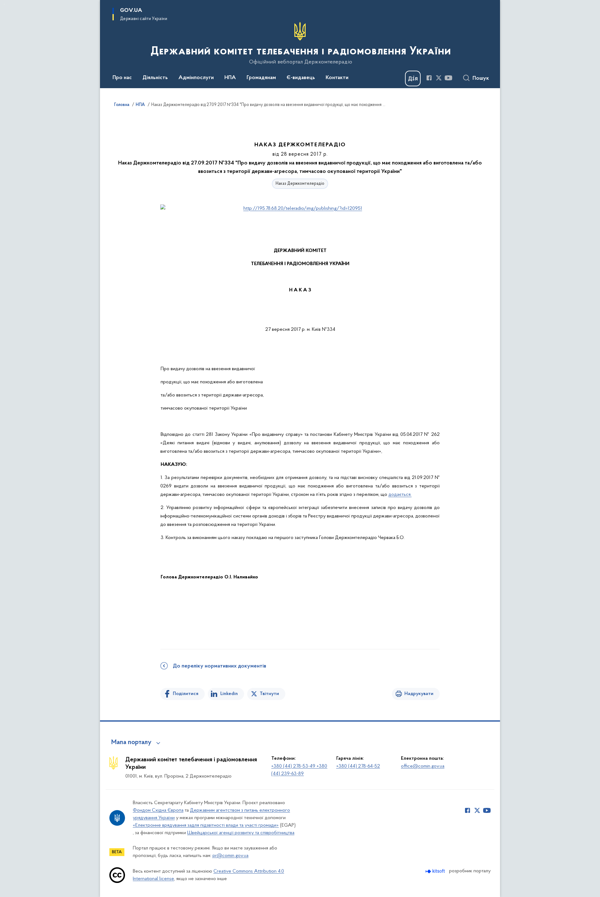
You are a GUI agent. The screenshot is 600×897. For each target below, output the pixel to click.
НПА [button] (230, 78)
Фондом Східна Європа (158, 810)
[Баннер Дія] (413, 78)
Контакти (337, 78)
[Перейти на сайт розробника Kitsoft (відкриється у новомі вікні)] (436, 871)
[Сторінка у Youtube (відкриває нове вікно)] (448, 78)
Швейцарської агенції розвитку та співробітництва (240, 832)
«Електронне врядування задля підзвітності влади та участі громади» (206, 825)
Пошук (480, 78)
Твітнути (269, 693)
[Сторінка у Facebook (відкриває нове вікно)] (429, 78)
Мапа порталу (131, 742)
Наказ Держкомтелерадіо (300, 183)
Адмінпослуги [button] (196, 78)
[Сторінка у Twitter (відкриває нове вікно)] (438, 78)
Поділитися (185, 693)
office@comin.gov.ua (422, 766)
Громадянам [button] (261, 78)
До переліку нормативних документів (219, 666)
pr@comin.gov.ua (230, 855)
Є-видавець (301, 78)
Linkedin (229, 693)
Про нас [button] (122, 78)
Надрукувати (418, 693)
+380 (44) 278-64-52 (358, 766)
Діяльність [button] (155, 78)
